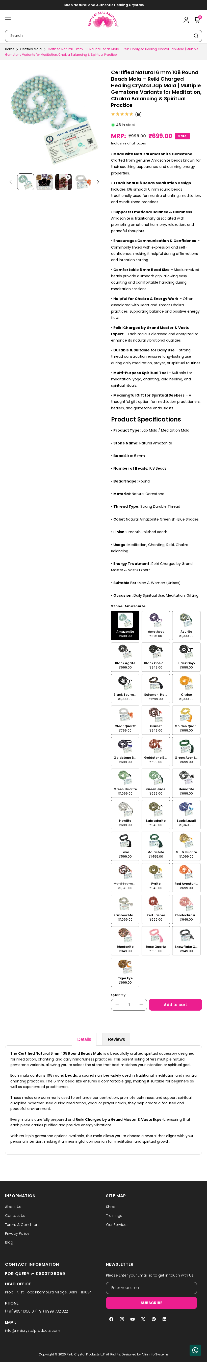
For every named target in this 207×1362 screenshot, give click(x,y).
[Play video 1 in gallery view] (63, 182)
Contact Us (15, 1215)
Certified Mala (31, 49)
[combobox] (103, 36)
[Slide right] (98, 181)
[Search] (196, 35)
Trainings (114, 1215)
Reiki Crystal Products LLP (86, 1354)
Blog (9, 1242)
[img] (122, 114)
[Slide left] (10, 181)
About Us (13, 1206)
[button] (8, 20)
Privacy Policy (17, 1233)
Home (9, 49)
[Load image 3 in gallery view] (82, 182)
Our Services (117, 1224)
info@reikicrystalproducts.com (32, 1330)
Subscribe (151, 1303)
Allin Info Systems (155, 1354)
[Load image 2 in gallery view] (44, 182)
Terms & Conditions (22, 1224)
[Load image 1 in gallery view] (25, 182)
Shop (110, 1206)
